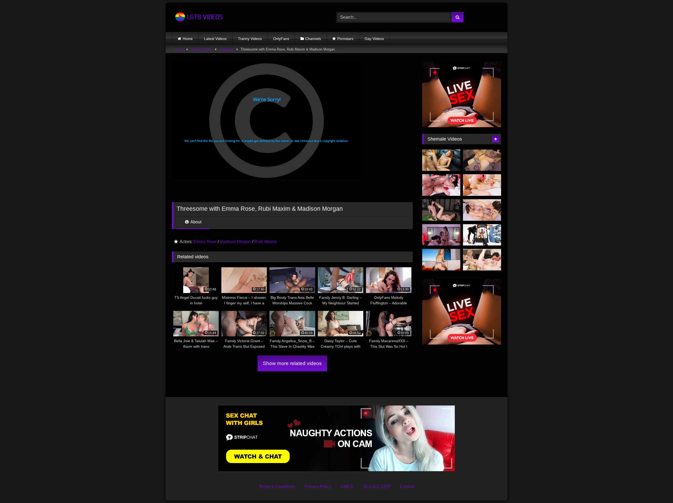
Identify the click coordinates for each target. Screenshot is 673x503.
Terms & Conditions (277, 486)
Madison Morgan (235, 241)
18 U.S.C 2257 (376, 486)
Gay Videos (374, 39)
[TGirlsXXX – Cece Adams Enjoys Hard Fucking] (441, 160)
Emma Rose (205, 241)
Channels (313, 39)
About (195, 222)
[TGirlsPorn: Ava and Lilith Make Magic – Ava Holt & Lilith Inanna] (482, 210)
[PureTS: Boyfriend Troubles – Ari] (441, 185)
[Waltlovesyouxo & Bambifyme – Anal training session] (482, 160)
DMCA (347, 486)
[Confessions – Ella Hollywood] (482, 259)
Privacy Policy (318, 486)
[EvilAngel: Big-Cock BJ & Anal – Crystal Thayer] (441, 259)
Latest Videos (215, 39)
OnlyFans (281, 39)
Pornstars (345, 39)
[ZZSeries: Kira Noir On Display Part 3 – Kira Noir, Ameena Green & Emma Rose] (482, 235)
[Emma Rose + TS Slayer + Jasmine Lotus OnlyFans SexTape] (441, 235)
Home (188, 39)
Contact (407, 486)
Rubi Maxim (265, 241)
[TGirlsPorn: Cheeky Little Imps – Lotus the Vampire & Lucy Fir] (482, 185)
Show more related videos (292, 363)
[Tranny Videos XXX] (198, 17)
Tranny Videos (250, 39)
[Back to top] (656, 487)
